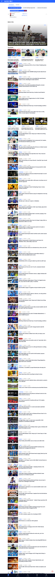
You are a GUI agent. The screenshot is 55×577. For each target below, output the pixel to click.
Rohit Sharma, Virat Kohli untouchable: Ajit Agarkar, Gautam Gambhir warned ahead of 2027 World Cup (13, 60)
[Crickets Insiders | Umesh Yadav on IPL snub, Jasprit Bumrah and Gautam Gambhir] (14, 121)
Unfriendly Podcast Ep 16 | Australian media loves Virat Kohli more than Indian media (41, 128)
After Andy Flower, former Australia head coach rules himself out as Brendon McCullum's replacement (33, 547)
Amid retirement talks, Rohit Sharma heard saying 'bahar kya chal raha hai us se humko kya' (33, 454)
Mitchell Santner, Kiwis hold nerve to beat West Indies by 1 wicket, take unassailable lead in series (31, 254)
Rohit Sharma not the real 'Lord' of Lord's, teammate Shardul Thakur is (32, 267)
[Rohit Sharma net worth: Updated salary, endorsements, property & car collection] (13, 380)
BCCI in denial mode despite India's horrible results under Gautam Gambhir (33, 234)
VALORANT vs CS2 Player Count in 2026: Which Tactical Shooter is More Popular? (33, 460)
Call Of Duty (21, 172)
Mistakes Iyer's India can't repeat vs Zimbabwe (29, 201)
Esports (20, 70)
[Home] (8, 1)
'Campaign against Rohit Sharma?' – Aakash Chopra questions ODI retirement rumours (33, 500)
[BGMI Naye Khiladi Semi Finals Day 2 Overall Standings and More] (13, 320)
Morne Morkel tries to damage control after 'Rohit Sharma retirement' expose (31, 527)
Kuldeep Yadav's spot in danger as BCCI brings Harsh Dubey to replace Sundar (32, 554)
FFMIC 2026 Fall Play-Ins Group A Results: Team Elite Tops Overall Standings (33, 161)
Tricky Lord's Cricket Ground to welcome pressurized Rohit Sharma (33, 387)
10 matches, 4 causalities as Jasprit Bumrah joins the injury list (32, 367)
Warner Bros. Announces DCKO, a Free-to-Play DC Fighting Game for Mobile (32, 65)
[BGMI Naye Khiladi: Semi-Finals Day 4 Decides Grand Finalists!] (13, 91)
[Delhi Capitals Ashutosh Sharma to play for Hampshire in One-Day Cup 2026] (13, 193)
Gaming (20, 63)
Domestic (17, 4)
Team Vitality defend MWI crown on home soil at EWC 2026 (31, 440)
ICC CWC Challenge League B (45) (29, 7)
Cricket (9, 57)
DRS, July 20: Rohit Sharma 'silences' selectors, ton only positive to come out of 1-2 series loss (32, 294)
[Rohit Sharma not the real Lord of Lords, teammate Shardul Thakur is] (13, 267)
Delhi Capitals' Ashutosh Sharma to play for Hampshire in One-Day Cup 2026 (33, 194)
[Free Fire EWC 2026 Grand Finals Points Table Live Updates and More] (13, 566)
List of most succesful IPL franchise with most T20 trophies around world (31, 400)
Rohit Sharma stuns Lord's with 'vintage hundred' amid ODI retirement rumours (31, 327)
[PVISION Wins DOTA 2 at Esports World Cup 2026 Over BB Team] (13, 260)
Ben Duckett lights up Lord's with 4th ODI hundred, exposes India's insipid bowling (31, 354)
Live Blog (20, 338)
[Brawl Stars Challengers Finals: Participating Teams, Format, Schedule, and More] (13, 187)
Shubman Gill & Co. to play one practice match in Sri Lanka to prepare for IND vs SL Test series (32, 227)
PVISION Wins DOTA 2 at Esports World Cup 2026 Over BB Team (32, 261)
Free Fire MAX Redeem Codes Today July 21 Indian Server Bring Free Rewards (32, 134)
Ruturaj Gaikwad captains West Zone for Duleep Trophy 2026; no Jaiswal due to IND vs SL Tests (33, 221)
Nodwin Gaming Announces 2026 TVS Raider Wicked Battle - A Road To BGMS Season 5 (32, 314)
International (11, 4)
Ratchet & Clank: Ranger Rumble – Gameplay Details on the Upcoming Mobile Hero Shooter (31, 467)
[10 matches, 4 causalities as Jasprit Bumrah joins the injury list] (13, 367)
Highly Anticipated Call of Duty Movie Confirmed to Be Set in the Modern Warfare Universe (32, 394)
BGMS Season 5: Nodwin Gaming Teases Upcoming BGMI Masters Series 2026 (32, 540)
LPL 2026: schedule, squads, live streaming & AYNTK (30, 514)
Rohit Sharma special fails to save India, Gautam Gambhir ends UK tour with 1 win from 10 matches (33, 307)
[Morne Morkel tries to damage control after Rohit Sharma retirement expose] (13, 527)
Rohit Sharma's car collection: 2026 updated (28, 520)
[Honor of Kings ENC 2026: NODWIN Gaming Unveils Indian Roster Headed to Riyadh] (13, 71)
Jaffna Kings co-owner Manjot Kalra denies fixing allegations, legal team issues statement (32, 361)
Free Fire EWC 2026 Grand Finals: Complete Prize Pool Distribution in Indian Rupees (33, 494)
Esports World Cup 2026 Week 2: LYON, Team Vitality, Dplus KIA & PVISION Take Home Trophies (33, 207)
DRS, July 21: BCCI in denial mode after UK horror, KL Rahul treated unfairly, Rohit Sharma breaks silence (33, 147)
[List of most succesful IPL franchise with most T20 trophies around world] (13, 400)
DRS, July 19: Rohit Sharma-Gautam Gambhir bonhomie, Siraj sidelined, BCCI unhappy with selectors (31, 447)
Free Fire (20, 132)
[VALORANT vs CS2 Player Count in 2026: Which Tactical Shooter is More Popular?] (13, 460)
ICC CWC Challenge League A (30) (15, 7)
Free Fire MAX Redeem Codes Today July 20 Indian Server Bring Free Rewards (32, 301)
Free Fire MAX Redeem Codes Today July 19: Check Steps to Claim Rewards (33, 434)
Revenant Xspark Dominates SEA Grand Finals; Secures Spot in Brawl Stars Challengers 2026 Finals (32, 480)
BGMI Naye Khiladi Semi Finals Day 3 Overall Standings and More (32, 105)
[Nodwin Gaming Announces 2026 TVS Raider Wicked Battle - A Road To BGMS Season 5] (13, 313)
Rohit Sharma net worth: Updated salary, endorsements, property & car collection (33, 380)
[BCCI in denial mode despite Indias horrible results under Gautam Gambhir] (13, 233)
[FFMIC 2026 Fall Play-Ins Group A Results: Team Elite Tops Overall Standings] (13, 160)
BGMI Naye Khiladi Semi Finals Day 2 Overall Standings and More (32, 320)
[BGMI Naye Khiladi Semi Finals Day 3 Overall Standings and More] (13, 105)
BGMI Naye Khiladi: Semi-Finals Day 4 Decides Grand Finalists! (32, 92)
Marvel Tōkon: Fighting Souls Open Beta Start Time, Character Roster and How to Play (32, 154)
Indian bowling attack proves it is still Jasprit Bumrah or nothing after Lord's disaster (32, 347)
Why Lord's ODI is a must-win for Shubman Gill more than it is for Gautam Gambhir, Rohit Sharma (33, 414)
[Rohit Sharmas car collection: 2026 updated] (13, 520)
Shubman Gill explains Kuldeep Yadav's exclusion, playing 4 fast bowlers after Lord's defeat (32, 214)
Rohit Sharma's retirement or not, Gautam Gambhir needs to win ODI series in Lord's (32, 487)
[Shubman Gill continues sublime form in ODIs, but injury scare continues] (13, 333)
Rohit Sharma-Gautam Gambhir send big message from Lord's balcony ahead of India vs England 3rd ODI (32, 507)
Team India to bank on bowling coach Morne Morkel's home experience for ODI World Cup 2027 (31, 474)
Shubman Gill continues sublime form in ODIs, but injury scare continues (32, 334)
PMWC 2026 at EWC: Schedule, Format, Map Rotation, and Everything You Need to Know (31, 560)
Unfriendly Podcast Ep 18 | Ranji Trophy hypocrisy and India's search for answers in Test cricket (27, 128)
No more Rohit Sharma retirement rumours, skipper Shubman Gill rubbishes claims (32, 274)
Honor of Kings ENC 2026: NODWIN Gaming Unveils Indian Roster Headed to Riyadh (32, 72)
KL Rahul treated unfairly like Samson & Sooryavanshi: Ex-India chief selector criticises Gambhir (32, 167)
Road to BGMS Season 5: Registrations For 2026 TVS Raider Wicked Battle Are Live (31, 99)
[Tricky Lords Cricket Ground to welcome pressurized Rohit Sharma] (13, 387)
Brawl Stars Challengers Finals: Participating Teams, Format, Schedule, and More (32, 187)
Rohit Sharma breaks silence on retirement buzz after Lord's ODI (33, 247)
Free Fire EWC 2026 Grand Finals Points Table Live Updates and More (32, 567)
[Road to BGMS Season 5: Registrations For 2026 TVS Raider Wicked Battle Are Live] (13, 98)
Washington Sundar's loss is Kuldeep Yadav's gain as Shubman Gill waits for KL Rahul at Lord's (33, 427)
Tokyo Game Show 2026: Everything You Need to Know (30, 374)
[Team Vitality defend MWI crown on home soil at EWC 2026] (13, 440)
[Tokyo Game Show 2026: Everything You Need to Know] (13, 373)
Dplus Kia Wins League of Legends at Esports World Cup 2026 (32, 287)
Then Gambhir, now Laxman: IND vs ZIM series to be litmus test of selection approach (33, 181)
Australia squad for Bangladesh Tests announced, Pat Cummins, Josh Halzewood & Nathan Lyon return (41, 60)
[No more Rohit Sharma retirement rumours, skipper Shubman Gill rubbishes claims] (13, 273)
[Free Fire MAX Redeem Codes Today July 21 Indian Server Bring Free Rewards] (13, 133)
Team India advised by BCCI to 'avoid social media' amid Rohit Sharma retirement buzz (32, 407)
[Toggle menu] (2, 1)
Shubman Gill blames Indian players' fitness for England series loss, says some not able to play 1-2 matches (32, 281)
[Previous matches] (9, 14)
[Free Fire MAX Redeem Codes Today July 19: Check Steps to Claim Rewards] (13, 433)
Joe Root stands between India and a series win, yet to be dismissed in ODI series (31, 534)
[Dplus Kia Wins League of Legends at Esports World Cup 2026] (13, 287)
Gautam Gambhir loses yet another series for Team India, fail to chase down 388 (32, 341)
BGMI (20, 90)
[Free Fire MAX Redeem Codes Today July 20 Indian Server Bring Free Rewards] (13, 300)
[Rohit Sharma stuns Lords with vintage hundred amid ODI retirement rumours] (13, 327)
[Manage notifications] (52, 571)
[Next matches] (46, 14)
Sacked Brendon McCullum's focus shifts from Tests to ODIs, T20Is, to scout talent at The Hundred (27, 60)
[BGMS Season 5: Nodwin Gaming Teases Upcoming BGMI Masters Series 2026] (13, 540)
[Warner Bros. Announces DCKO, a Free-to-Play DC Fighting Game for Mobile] (13, 65)
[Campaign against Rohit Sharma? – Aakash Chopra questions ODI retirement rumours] (13, 500)
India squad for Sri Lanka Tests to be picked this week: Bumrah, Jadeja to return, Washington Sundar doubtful (27, 43)
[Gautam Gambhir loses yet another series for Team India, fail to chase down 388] (13, 340)
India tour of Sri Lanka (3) (42, 7)
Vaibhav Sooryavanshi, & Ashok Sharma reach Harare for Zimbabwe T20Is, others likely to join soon (31, 241)
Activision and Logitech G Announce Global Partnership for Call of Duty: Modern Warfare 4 (33, 174)
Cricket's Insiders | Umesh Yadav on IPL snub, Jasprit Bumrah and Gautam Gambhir (14, 128)
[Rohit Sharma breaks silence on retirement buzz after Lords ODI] (13, 247)
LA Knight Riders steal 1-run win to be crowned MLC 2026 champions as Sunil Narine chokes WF (31, 420)
